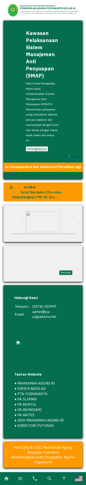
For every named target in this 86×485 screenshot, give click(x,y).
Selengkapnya (37, 149)
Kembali (66, 272)
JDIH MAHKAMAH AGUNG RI (40, 420)
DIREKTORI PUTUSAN (35, 425)
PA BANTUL (26, 404)
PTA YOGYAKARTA (32, 394)
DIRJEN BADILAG (31, 388)
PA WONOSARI (29, 410)
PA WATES (25, 415)
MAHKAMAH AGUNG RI (36, 383)
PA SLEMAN (26, 399)
